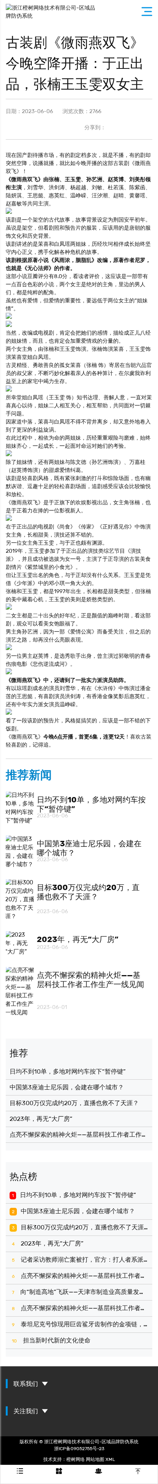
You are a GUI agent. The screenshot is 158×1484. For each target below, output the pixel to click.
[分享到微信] (130, 128)
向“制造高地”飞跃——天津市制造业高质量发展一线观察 (80, 1292)
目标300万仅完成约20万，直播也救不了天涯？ (74, 1103)
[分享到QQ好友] (116, 128)
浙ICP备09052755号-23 (79, 1448)
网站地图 (95, 1459)
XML (110, 1459)
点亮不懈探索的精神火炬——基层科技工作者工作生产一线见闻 (79, 1134)
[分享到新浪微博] (144, 128)
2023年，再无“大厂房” (41, 1118)
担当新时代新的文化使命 (51, 1340)
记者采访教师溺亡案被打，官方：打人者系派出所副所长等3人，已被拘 (80, 1259)
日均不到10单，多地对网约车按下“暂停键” (68, 1071)
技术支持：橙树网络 (64, 1459)
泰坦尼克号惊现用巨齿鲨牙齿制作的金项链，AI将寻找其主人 (80, 1324)
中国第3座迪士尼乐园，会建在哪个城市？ (67, 1087)
